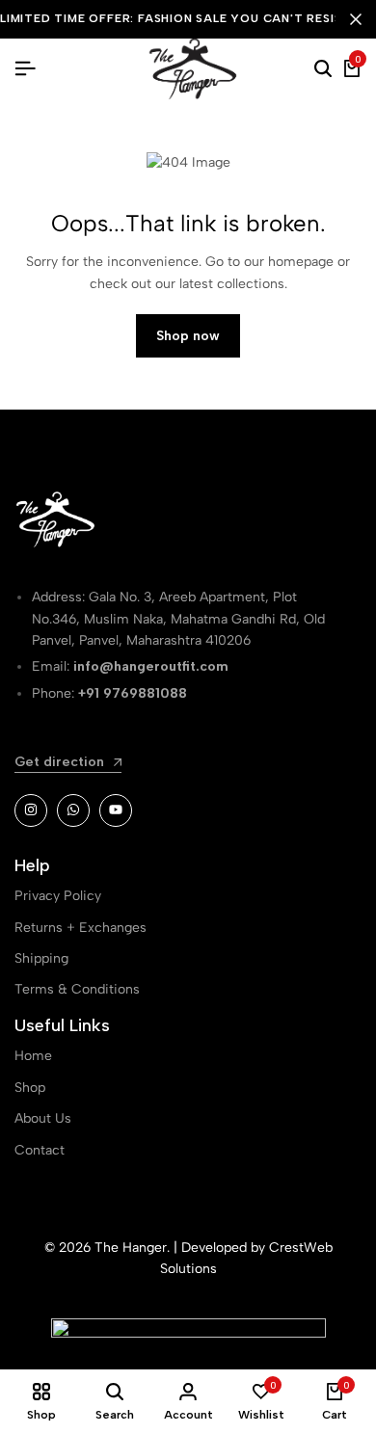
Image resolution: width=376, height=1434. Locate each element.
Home (33, 1056)
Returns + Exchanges (80, 927)
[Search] (323, 69)
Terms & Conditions (77, 989)
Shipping (41, 958)
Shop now (188, 336)
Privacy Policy (57, 896)
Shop (29, 1087)
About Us (42, 1118)
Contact (39, 1150)
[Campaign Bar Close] (356, 19)
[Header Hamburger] (25, 69)
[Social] (30, 810)
